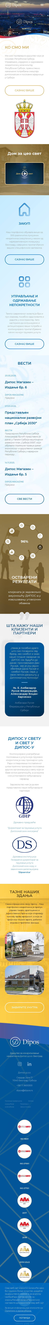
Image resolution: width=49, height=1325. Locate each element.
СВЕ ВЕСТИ (24, 498)
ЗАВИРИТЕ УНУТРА (25, 1007)
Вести (8, 430)
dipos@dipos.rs (24, 1090)
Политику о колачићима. (18, 1311)
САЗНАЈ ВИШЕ (24, 90)
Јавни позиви (25, 1107)
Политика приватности (13, 1101)
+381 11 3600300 (24, 1085)
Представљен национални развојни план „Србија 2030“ (23, 418)
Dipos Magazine (14, 395)
